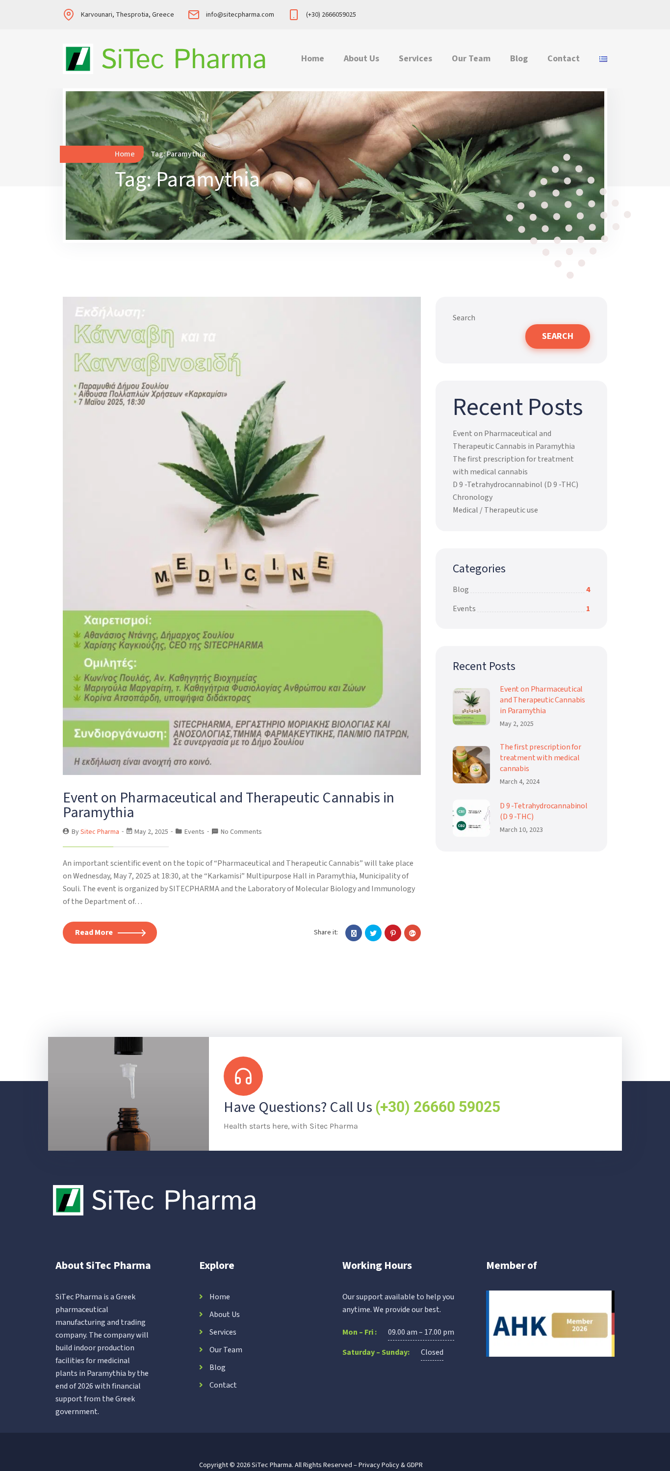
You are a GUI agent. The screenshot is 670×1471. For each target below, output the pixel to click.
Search (464, 317)
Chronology (472, 497)
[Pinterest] (393, 933)
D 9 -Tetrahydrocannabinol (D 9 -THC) (515, 484)
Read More (94, 932)
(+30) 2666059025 (331, 15)
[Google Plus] (412, 933)
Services (415, 58)
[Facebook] (353, 933)
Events (194, 832)
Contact (563, 58)
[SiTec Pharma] (165, 59)
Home (312, 58)
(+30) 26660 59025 (437, 1106)
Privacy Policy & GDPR (391, 1465)
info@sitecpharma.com (240, 15)
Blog (519, 58)
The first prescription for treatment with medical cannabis (540, 758)
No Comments (241, 832)
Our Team (471, 58)
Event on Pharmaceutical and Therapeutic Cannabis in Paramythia (228, 805)
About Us (361, 58)
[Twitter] (373, 933)
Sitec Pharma (99, 832)
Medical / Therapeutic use (495, 510)
